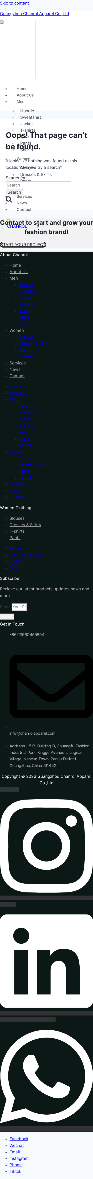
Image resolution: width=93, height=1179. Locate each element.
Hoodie (26, 284)
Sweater (27, 356)
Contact (24, 209)
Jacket (26, 123)
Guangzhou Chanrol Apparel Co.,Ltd (34, 13)
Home (22, 88)
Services (24, 196)
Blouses (26, 336)
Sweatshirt (30, 117)
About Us (25, 95)
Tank (23, 310)
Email (5, 606)
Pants (25, 181)
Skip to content (14, 3)
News (22, 202)
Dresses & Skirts (36, 174)
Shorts (25, 324)
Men (21, 101)
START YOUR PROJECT (23, 244)
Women (17, 330)
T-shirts (26, 304)
